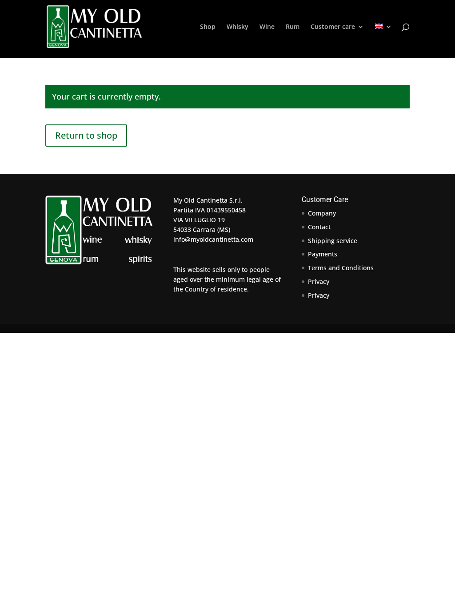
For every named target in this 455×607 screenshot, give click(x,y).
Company (322, 213)
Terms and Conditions (341, 268)
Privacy (318, 281)
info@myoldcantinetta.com (213, 239)
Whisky (237, 27)
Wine (267, 27)
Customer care (333, 27)
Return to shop (86, 135)
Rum (292, 27)
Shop (208, 27)
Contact (319, 227)
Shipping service (332, 240)
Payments (322, 254)
